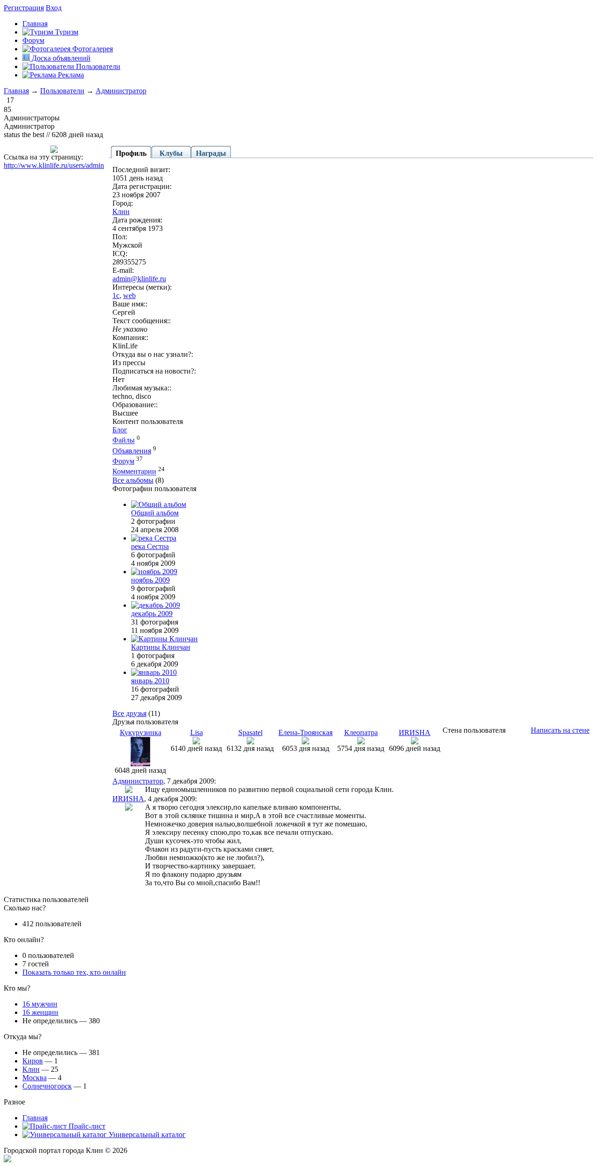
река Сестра (150, 546)
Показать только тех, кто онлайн (74, 972)
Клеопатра (361, 732)
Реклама (70, 75)
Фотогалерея (91, 49)
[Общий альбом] (158, 504)
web (129, 295)
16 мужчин (39, 1004)
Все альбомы (132, 480)
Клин (121, 211)
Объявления (131, 451)
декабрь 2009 (152, 614)
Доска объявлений (60, 58)
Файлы (123, 440)
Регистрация (24, 8)
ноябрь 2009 (150, 580)
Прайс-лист (86, 1126)
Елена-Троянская (305, 732)
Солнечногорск (47, 1086)
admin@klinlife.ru (139, 279)
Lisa (196, 732)
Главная (16, 91)
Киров (32, 1061)
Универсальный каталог (146, 1134)
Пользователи (97, 66)
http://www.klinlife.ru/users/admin (54, 165)
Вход (54, 8)
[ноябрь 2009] (154, 572)
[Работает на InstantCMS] (7, 1160)
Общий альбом (155, 513)
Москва (34, 1078)
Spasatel (250, 732)
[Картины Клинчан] (164, 639)
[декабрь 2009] (155, 605)
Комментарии (134, 472)
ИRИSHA (414, 732)
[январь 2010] (154, 672)
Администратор (121, 91)
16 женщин (40, 1012)
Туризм (65, 32)
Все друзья (129, 713)
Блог (119, 430)
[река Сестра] (153, 538)
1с (115, 295)
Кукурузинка (140, 732)
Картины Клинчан (160, 647)
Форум (33, 40)
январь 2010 (150, 681)
